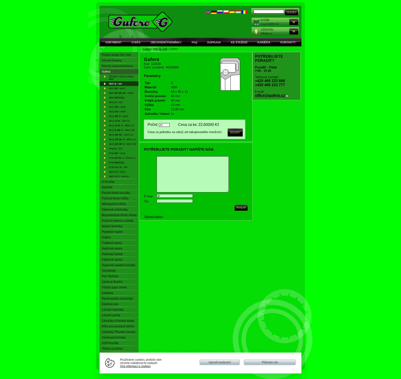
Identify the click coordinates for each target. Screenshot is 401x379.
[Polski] (226, 13)
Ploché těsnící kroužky (116, 192)
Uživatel (267, 29)
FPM (117, 162)
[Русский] (220, 13)
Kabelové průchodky (115, 209)
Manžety (107, 187)
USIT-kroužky (110, 343)
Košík (265, 20)
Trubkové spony (112, 243)
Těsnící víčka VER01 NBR (121, 77)
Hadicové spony (112, 248)
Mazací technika (112, 226)
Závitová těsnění (112, 281)
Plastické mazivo (112, 231)
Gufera (146, 49)
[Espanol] (232, 13)
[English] (207, 13)
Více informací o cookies (135, 366)
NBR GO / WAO (117, 172)
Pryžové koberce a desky (117, 220)
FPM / (115, 148)
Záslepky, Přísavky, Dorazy (118, 332)
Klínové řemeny (112, 60)
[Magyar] (238, 13)
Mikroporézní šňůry (114, 204)
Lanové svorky (111, 315)
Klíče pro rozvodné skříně (118, 326)
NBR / (160, 49)
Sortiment (113, 42)
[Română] (244, 13)
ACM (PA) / (118, 167)
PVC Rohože (110, 276)
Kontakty (288, 42)
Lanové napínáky (113, 309)
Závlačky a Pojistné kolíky (118, 320)
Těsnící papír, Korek (114, 287)
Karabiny (107, 293)
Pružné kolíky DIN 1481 (117, 55)
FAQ (194, 42)
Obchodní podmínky (166, 42)
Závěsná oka (110, 304)
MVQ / (116, 102)
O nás (136, 42)
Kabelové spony (112, 259)
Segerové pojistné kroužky (118, 265)
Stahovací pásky (112, 254)
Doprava (214, 42)
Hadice (106, 237)
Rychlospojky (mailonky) (117, 298)
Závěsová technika (114, 337)
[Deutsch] (214, 13)
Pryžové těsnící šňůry (115, 198)
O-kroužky (108, 181)
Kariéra (263, 42)
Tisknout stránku (153, 216)
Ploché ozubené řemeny (117, 66)
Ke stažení (239, 42)
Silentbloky (109, 270)
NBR (117, 97)
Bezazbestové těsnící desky (119, 215)
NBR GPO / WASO (119, 176)
